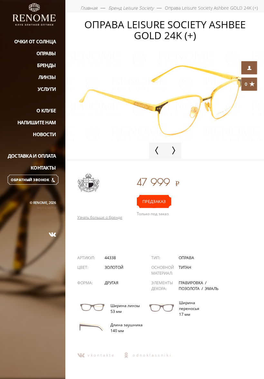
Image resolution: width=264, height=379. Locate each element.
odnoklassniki (152, 355)
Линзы (47, 77)
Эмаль (212, 288)
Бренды (46, 65)
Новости (44, 134)
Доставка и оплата (32, 156)
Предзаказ (154, 201)
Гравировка (191, 283)
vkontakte (101, 355)
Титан (185, 267)
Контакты (43, 167)
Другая (111, 283)
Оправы (46, 53)
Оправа (186, 257)
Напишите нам (36, 122)
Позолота (190, 288)
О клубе (46, 110)
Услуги (47, 89)
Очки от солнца (35, 41)
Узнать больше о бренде (99, 217)
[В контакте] (52, 234)
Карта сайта (46, 207)
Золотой (114, 267)
